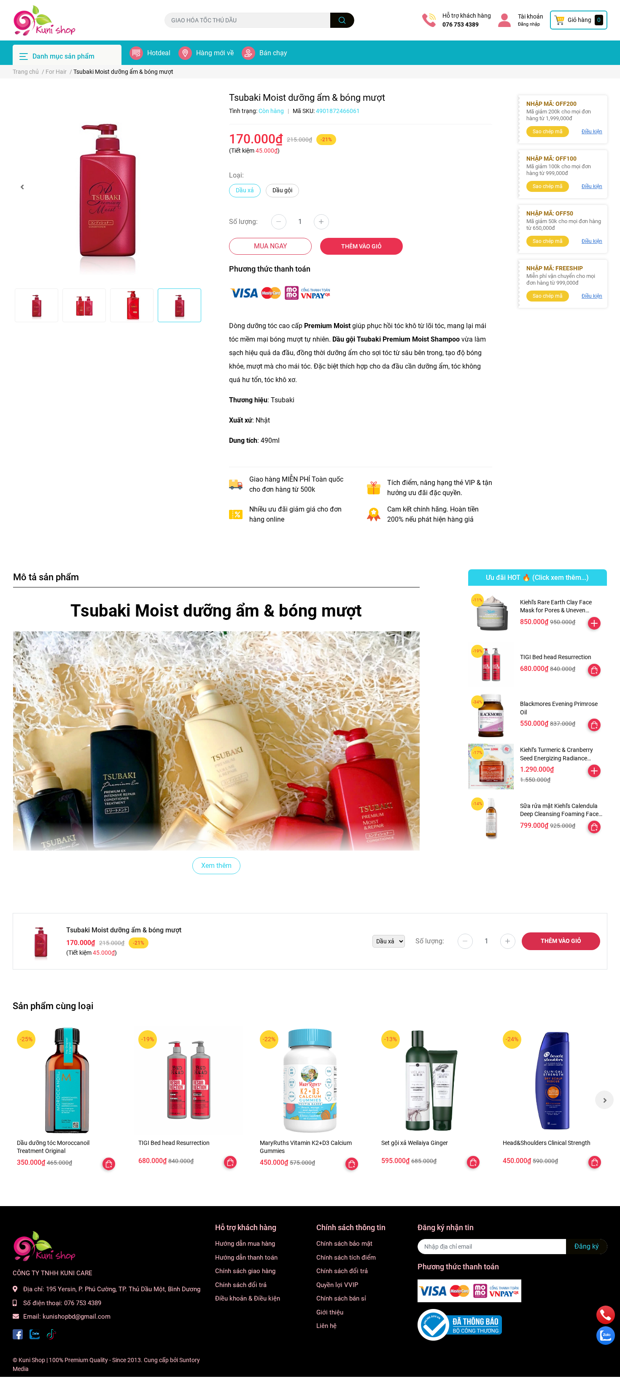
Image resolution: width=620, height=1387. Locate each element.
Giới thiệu (329, 1312)
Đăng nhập (529, 24)
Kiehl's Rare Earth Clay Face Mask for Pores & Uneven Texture (556, 610)
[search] (342, 20)
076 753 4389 (460, 24)
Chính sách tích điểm (346, 1257)
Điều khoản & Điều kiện (247, 1298)
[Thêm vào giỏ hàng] (594, 623)
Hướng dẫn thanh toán (246, 1257)
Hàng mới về (215, 53)
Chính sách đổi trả (241, 1285)
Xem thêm (216, 866)
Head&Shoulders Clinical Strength (546, 1142)
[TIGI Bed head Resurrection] (491, 665)
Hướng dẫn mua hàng (245, 1243)
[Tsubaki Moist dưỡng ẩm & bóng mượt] (107, 187)
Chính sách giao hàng (245, 1271)
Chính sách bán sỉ (341, 1298)
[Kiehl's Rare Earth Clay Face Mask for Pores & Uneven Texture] (491, 614)
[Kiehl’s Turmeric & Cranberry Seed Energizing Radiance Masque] (491, 766)
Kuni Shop (32, 1360)
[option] (107, 187)
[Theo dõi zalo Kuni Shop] (35, 1334)
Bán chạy (273, 53)
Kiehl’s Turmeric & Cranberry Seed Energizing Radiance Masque (556, 758)
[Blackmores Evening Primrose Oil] (491, 715)
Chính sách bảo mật (344, 1243)
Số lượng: (243, 222)
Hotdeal (158, 53)
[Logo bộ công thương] (460, 1324)
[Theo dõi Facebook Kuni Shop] (18, 1334)
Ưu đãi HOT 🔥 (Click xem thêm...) (537, 578)
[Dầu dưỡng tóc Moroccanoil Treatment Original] (67, 1080)
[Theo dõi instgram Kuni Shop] (51, 1334)
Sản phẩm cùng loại (53, 1005)
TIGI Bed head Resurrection (555, 657)
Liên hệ (326, 1326)
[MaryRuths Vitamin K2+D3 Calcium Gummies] (310, 1080)
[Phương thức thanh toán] (281, 292)
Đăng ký (586, 1246)
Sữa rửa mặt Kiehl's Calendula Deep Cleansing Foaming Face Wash (559, 814)
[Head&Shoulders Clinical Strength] (553, 1080)
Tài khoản (530, 16)
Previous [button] (22, 187)
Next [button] (604, 1100)
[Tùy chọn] (594, 670)
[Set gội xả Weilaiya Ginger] (431, 1080)
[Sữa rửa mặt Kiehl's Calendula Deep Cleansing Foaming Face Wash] (491, 817)
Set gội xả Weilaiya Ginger (414, 1142)
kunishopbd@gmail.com (77, 1316)
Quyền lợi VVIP (337, 1285)
